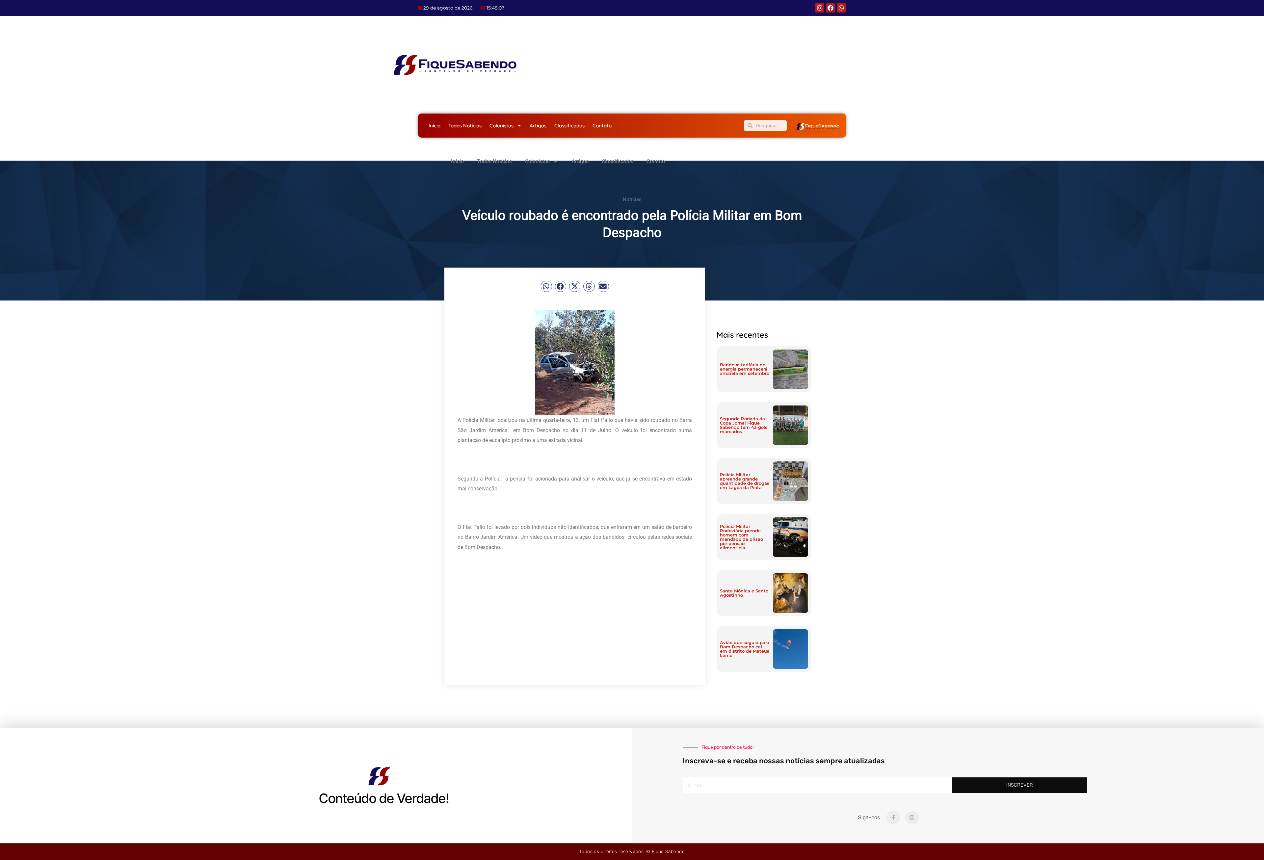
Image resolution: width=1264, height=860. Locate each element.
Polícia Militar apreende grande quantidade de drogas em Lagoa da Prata (744, 481)
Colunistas (501, 125)
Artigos (538, 125)
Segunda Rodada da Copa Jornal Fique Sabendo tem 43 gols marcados (743, 425)
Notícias (632, 199)
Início (434, 125)
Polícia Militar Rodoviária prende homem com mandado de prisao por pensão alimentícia (741, 537)
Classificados (569, 125)
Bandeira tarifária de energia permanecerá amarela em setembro (744, 369)
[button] (546, 286)
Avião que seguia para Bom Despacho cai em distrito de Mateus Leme (744, 649)
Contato (602, 125)
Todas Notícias (465, 125)
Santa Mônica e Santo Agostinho (744, 593)
